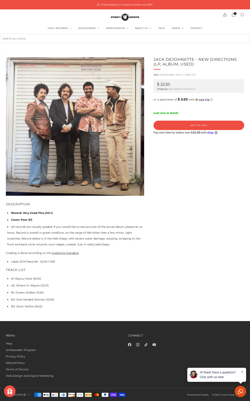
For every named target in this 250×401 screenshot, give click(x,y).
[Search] (242, 15)
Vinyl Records (58, 28)
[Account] (225, 15)
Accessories (87, 28)
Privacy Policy (15, 356)
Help (161, 28)
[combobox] (125, 38)
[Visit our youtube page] (154, 345)
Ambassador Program (21, 350)
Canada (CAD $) (16, 394)
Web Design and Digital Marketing (30, 376)
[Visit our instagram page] (138, 345)
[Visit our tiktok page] (146, 345)
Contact (196, 28)
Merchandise (115, 28)
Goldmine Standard (65, 253)
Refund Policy (15, 363)
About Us (141, 28)
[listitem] (125, 4)
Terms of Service (17, 369)
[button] (199, 99)
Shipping (162, 88)
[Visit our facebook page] (129, 345)
